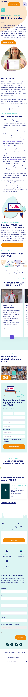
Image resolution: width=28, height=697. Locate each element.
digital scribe (6, 145)
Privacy (23, 656)
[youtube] (20, 648)
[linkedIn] (16, 648)
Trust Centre (10, 659)
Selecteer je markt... (8, 538)
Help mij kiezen (14, 544)
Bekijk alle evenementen (8, 506)
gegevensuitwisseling (16, 159)
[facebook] (7, 648)
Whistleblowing (17, 659)
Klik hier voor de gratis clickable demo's (12, 245)
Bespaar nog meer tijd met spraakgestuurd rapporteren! (14, 272)
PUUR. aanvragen (14, 4)
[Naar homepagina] (5, 1)
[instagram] (12, 648)
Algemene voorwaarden (9, 656)
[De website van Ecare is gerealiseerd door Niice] (24, 665)
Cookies (18, 656)
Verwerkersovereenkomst (14, 661)
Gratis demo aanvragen (8, 42)
